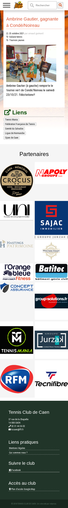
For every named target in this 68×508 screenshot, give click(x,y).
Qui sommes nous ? (18, 452)
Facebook (16, 470)
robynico (53, 504)
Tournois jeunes (16, 40)
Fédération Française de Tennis (20, 124)
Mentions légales (17, 448)
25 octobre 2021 (16, 33)
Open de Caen (11, 137)
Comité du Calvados (14, 128)
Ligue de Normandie (14, 133)
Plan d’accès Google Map (23, 489)
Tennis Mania (11, 119)
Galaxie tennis (15, 37)
